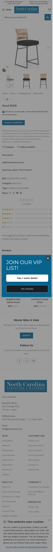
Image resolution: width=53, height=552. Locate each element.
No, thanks (27, 289)
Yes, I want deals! (27, 278)
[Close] (48, 258)
